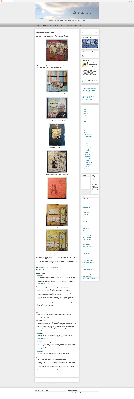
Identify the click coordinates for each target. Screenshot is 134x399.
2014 (85, 126)
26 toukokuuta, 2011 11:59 (43, 338)
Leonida (39, 286)
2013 (85, 128)
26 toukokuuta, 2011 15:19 (43, 348)
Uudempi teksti (40, 380)
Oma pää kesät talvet (87, 262)
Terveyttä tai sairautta (87, 269)
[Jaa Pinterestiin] (57, 267)
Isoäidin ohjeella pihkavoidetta (89, 88)
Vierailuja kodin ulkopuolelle (88, 278)
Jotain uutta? (85, 219)
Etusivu (38, 25)
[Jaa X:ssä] (54, 267)
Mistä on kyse (85, 251)
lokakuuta (87, 138)
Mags (38, 333)
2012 (85, 130)
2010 (85, 168)
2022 (85, 111)
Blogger (75, 396)
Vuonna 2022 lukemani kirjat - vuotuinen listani (89, 91)
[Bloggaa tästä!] (53, 267)
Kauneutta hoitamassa (87, 226)
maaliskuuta (88, 162)
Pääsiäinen (84, 264)
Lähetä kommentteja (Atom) (58, 383)
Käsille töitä (87, 156)
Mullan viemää (85, 253)
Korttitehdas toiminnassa (88, 150)
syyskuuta (87, 140)
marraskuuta (88, 136)
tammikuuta (88, 166)
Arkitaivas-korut (85, 200)
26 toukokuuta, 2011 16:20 (43, 355)
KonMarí (84, 232)
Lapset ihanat (85, 239)
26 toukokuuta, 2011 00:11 (43, 317)
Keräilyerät (84, 228)
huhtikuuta (87, 160)
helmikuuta (87, 164)
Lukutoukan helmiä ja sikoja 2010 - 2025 (52, 25)
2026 (85, 107)
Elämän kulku (85, 207)
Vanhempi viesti (74, 380)
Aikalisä (84, 198)
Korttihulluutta (42, 269)
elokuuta (87, 141)
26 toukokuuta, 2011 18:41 (43, 371)
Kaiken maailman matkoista (88, 223)
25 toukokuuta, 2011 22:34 (43, 283)
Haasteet (84, 214)
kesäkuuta (87, 145)
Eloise (38, 341)
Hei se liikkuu (85, 216)
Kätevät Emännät (86, 237)
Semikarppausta (86, 267)
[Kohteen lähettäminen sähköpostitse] (51, 267)
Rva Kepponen (40, 312)
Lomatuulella (85, 244)
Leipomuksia (85, 241)
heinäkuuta (87, 143)
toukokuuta (87, 147)
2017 (85, 121)
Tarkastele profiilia (86, 81)
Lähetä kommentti (41, 373)
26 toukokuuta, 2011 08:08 (43, 330)
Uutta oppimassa (86, 274)
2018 (85, 119)
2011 (85, 132)
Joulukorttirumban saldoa (88, 94)
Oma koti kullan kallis (87, 260)
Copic (83, 205)
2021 (85, 113)
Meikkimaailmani (86, 248)
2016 (85, 123)
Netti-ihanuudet (85, 255)
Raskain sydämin (88, 158)
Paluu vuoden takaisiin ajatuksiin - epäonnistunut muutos (89, 97)
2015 (85, 125)
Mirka (38, 275)
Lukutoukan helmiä (86, 246)
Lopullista (87, 152)
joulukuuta (87, 134)
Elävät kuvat (85, 209)
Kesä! (83, 230)
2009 (85, 170)
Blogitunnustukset (86, 203)
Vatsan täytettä (85, 276)
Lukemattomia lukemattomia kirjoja (73, 25)
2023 (85, 109)
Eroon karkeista (85, 212)
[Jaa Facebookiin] (55, 267)
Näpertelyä (84, 258)
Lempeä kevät (52, 65)
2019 (85, 117)
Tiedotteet (84, 271)
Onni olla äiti (87, 154)
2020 (85, 115)
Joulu (83, 221)
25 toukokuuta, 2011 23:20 (43, 310)
